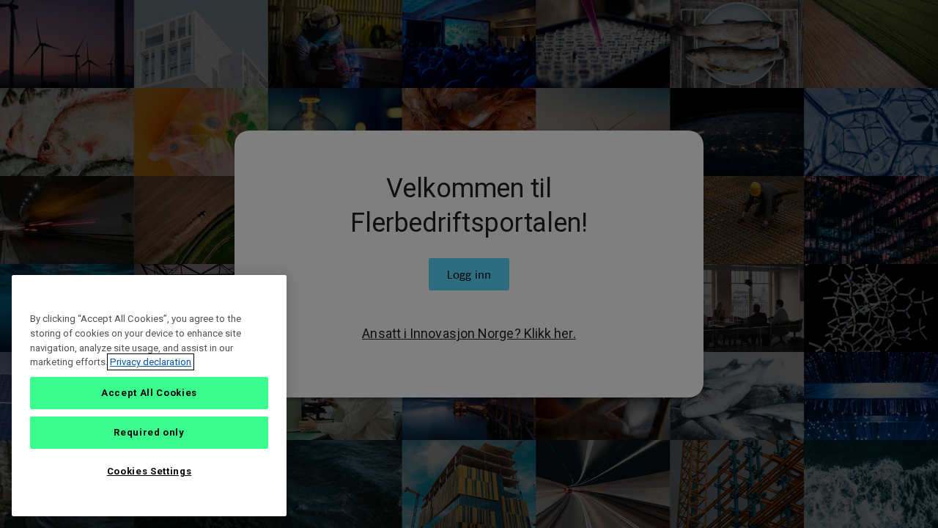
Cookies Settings (149, 471)
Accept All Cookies (149, 392)
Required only (149, 432)
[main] (149, 395)
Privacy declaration (150, 361)
